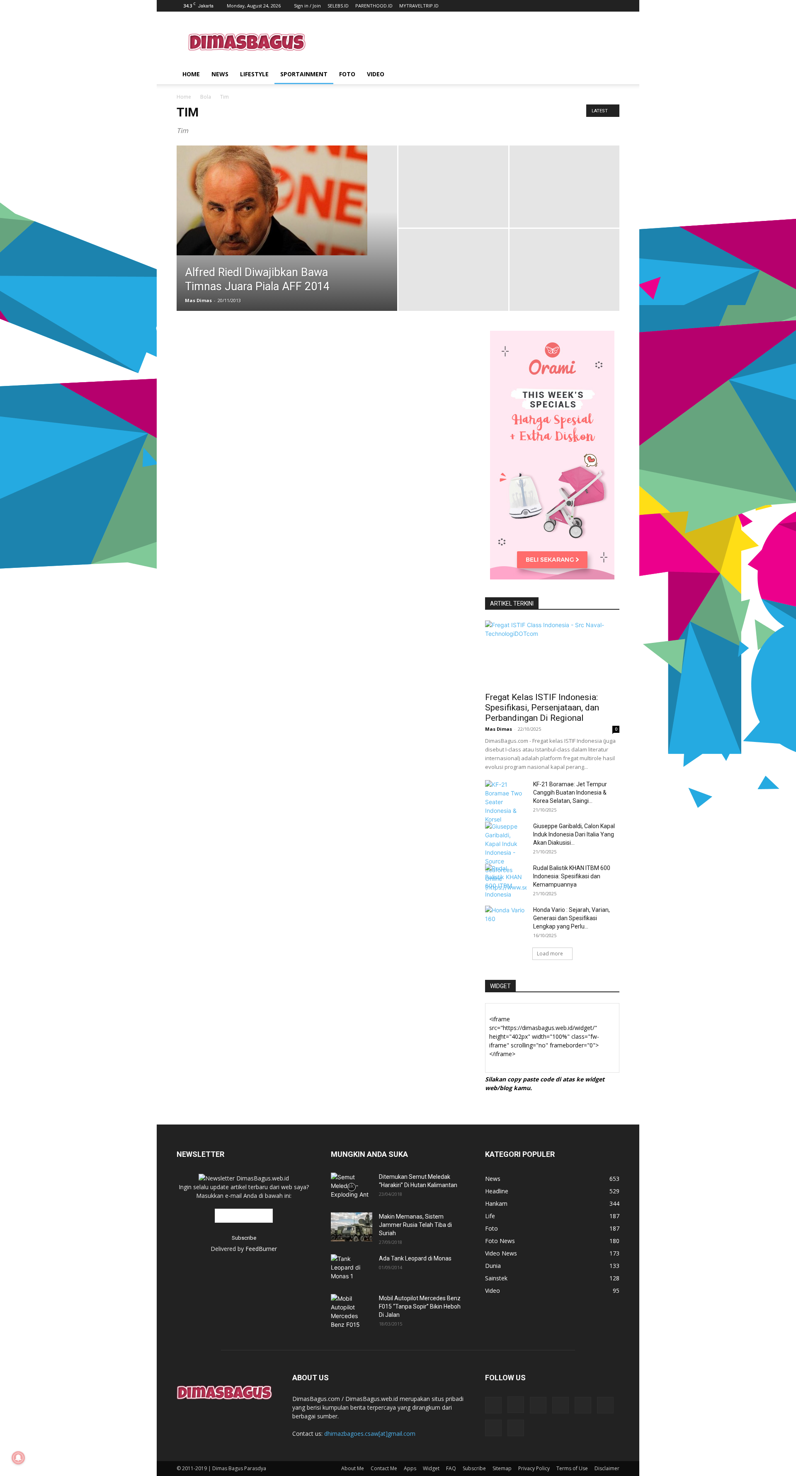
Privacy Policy (534, 1468)
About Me (352, 1468)
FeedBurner (261, 1249)
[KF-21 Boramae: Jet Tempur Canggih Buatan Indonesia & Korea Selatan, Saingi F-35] (506, 802)
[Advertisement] (468, 42)
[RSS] (560, 1405)
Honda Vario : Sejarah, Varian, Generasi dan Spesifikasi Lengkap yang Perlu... (571, 918)
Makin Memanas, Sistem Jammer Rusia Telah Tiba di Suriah (415, 1224)
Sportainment (304, 74)
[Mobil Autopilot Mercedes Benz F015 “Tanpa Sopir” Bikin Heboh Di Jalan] (351, 1311)
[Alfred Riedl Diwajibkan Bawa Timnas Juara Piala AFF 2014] (287, 200)
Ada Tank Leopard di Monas (415, 1258)
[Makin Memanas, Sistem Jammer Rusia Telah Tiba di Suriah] (351, 1226)
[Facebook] (493, 1405)
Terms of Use (572, 1468)
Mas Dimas (198, 300)
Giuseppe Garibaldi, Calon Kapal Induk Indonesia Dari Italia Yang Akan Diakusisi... (574, 834)
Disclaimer (607, 1468)
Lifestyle (254, 74)
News (219, 74)
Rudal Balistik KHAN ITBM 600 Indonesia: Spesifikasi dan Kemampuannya (571, 876)
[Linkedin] (538, 1405)
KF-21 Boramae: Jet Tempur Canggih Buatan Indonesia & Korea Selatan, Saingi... (570, 792)
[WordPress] (493, 1428)
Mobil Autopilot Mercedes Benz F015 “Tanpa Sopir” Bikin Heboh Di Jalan (420, 1306)
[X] (605, 1405)
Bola (205, 96)
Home (191, 74)
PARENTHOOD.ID (374, 5)
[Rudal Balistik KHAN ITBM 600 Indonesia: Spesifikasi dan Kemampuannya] (506, 881)
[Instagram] (515, 1404)
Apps (410, 1468)
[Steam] (583, 1405)
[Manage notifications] (18, 1457)
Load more (550, 953)
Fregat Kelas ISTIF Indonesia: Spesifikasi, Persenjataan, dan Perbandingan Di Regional (542, 707)
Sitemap (502, 1468)
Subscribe (474, 1468)
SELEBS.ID (338, 5)
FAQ (451, 1468)
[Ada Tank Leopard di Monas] (351, 1267)
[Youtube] (515, 1428)
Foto (347, 74)
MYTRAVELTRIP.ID (419, 5)
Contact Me (384, 1468)
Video (375, 74)
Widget (431, 1468)
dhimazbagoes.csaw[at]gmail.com (369, 1433)
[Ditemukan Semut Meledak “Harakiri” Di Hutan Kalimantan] (351, 1187)
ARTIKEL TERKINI (512, 603)
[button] (609, 75)
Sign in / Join (307, 5)
